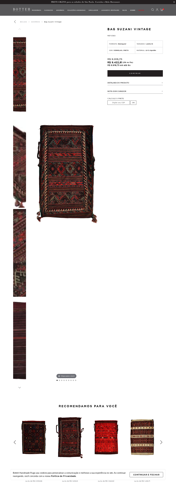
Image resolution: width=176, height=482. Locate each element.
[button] (19, 29)
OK (133, 102)
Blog (125, 10)
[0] (161, 10)
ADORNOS (35, 22)
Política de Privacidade (63, 476)
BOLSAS (23, 22)
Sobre (132, 10)
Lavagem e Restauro (110, 10)
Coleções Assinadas (76, 10)
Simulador (93, 10)
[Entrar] (157, 10)
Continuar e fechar (146, 474)
